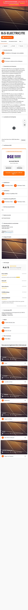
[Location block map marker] (14, 128)
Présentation (4, 41)
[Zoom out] (25, 122)
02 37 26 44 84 (10, 231)
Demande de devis (13, 41)
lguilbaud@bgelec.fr (9, 232)
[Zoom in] (25, 120)
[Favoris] (25, 363)
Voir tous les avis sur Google (21, 305)
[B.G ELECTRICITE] (14, 249)
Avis (20, 41)
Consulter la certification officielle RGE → (14, 173)
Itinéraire (23, 140)
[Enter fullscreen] (25, 125)
